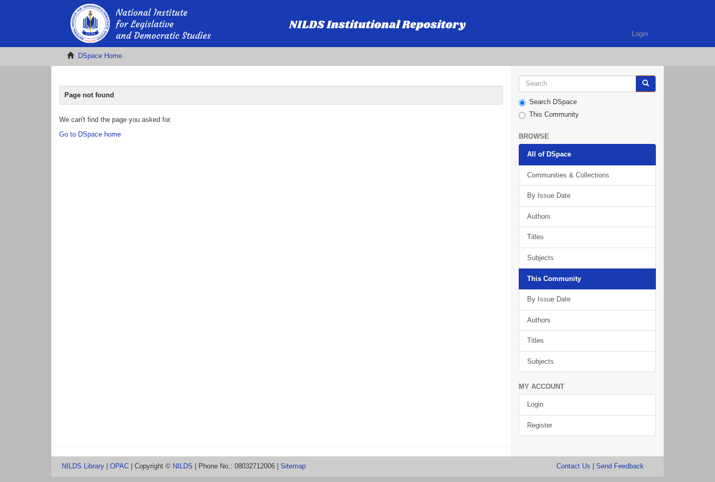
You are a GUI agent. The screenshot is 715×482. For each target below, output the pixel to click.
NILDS (183, 466)
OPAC (119, 466)
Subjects (540, 258)
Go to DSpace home (90, 134)
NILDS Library (83, 466)
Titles (535, 237)
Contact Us (573, 466)
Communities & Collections (568, 175)
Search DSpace (553, 102)
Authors (539, 216)
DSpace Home (100, 56)
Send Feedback (620, 466)
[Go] (645, 84)
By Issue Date (549, 195)
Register (539, 425)
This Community (554, 114)
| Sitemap (291, 466)
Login (535, 404)
